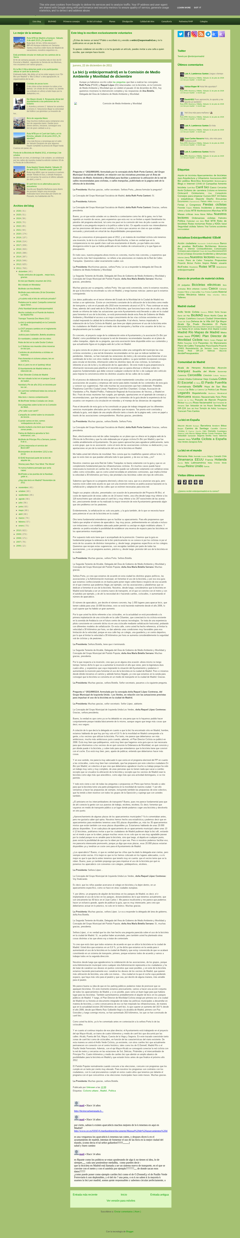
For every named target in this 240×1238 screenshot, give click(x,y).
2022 (18, 226)
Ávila (200, 442)
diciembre (23, 271)
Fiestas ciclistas (215, 204)
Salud (224, 224)
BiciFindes (198, 246)
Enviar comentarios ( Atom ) (127, 1211)
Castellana (191, 318)
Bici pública (184, 181)
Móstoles (196, 397)
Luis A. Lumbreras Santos (196, 74)
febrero (22, 522)
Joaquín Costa (221, 327)
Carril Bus (191, 188)
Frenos (208, 292)
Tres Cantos (193, 411)
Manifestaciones (204, 211)
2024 (18, 218)
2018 (18, 241)
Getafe (198, 386)
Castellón (215, 428)
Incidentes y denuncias (214, 207)
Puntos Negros (202, 263)
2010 (18, 530)
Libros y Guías (184, 211)
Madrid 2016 (207, 329)
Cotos (222, 378)
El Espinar (191, 431)
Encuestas (221, 199)
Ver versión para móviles (121, 1200)
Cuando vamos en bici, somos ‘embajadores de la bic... (31, 422)
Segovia (201, 436)
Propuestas (221, 260)
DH (219, 196)
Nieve (203, 214)
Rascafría (189, 403)
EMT (213, 321)
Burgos (181, 428)
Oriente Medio (220, 463)
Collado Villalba (185, 379)
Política (112, 1090)
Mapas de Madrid (207, 332)
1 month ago (201, 80)
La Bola (190, 389)
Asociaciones (216, 178)
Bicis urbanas (193, 289)
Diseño (211, 199)
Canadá (218, 456)
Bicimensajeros (221, 181)
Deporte (201, 199)
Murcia (192, 433)
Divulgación (127, 21)
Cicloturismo (200, 193)
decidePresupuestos (188, 353)
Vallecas (213, 351)
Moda (197, 214)
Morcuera (185, 396)
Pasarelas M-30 (191, 343)
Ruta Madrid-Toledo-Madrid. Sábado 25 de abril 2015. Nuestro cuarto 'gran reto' (44, 168)
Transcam (182, 411)
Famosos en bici (220, 201)
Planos (112, 21)
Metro (224, 332)
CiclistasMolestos (204, 249)
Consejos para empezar (190, 196)
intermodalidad (183, 229)
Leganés (185, 393)
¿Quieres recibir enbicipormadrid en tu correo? (198, 491)
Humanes (182, 390)
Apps (180, 178)
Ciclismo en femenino (217, 190)
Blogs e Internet (187, 183)
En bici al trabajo (94, 21)
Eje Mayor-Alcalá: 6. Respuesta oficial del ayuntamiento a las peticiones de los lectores (45, 101)
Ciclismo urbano (91, 1090)
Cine (211, 193)
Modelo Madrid (184, 336)
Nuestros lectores (202, 257)
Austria (204, 456)
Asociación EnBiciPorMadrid (208, 243)
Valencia (223, 436)
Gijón (205, 431)
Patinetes (222, 218)
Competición (221, 193)
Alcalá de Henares (190, 367)
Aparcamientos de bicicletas (212, 175)
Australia (197, 456)
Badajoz (196, 426)
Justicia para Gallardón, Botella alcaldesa (36, 335)
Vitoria (188, 439)
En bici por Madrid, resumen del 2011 (34, 281)
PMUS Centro (221, 257)
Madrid (103, 1090)
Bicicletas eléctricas (206, 284)
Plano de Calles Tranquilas (199, 260)
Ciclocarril (185, 193)
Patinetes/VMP (186, 21)
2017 (18, 245)
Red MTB (211, 221)
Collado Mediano (220, 375)
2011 (18, 268)
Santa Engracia (220, 348)
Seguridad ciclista (187, 226)
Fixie (203, 292)
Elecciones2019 (199, 327)
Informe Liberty (184, 257)
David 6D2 (189, 99)
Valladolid (182, 439)
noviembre (24, 487)
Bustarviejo (222, 371)
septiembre (24, 495)
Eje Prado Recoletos (201, 324)
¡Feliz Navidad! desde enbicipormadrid (35, 308)
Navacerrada (208, 397)
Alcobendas (210, 367)
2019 (18, 237)
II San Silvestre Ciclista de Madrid (33, 375)
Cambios (204, 289)
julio (21, 503)
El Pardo (221, 324)
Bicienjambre (208, 181)
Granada (212, 431)
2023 (18, 222)
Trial (207, 226)
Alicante (189, 426)
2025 (18, 215)
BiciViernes (210, 246)
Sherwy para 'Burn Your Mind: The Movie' (36, 464)
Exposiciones (195, 201)
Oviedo (211, 433)
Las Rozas (221, 389)
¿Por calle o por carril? (28, 411)
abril (21, 514)
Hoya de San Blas (215, 386)
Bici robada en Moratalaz (29, 285)
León (187, 433)
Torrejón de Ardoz (208, 408)
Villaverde (223, 351)
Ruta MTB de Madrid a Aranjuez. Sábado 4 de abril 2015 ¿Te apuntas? (45, 39)
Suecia (206, 466)
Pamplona (218, 433)
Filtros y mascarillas (192, 292)
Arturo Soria (214, 312)
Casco (213, 187)
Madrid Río (186, 332)
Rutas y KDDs (213, 223)
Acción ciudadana (187, 243)
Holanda (221, 459)
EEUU (200, 459)
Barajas (224, 312)
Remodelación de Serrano (199, 348)
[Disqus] (121, 1140)
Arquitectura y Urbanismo (196, 178)
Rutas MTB (207, 266)
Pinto (224, 397)
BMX (224, 178)
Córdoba (182, 431)
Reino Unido (195, 466)
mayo (21, 510)
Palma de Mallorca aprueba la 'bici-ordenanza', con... (34, 434)
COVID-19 (201, 184)
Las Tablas (183, 329)
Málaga (198, 433)
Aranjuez (185, 371)
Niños (210, 214)
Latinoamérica (199, 462)
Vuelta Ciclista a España (209, 439)
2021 (18, 230)
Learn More (184, 7)
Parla (218, 397)
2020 (18, 234)
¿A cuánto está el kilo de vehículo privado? (37, 298)
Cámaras (223, 289)
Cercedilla (195, 375)
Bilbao (224, 426)
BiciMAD (52, 21)
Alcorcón (222, 367)
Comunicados (220, 249)
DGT (214, 196)
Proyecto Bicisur (185, 263)
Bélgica (210, 456)
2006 (18, 546)
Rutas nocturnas (197, 223)
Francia (210, 459)
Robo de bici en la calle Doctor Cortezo (35, 342)
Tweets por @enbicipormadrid (191, 56)
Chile (224, 456)
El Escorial (186, 382)
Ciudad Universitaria (216, 318)
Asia (191, 456)
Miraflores (212, 393)
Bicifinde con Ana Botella (29, 289)
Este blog (37, 21)
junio (21, 506)
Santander (192, 436)
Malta (211, 463)
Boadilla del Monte (205, 371)
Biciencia (222, 246)
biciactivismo (221, 267)
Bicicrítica (196, 181)
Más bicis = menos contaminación (33, 397)
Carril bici (203, 187)
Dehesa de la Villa (201, 321)
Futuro (189, 208)
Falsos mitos (207, 201)
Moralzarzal (222, 393)
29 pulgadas (184, 285)
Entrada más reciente (85, 1194)
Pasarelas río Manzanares (212, 343)
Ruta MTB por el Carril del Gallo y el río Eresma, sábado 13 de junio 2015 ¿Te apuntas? (44, 136)
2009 (18, 534)
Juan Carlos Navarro (194, 138)
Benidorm (216, 426)
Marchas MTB (219, 210)
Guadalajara (222, 431)
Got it (197, 7)
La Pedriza (210, 389)
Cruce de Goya (206, 251)
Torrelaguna (222, 408)
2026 (18, 211)
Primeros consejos (71, 21)
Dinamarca (186, 459)
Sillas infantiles (213, 295)
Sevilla (209, 436)
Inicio (124, 1194)
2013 (18, 260)
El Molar (197, 383)
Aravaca (204, 312)
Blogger (129, 1231)
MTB (194, 210)
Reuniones (193, 267)
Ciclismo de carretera (195, 190)
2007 (18, 542)
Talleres (200, 226)
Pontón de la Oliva (186, 400)
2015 (18, 253)
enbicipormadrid (186, 269)
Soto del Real (193, 408)
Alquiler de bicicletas (187, 175)
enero (21, 526)
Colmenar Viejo (200, 379)
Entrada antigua (159, 1194)
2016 (18, 249)
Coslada (213, 379)
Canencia (183, 375)
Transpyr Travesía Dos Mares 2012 (33, 318)
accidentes (222, 226)
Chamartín (201, 319)
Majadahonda (200, 393)
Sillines (224, 295)
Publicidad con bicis (196, 221)
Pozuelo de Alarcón (206, 399)
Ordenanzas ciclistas (205, 218)
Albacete (182, 426)
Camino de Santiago (198, 428)
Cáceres (223, 428)
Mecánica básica (195, 294)
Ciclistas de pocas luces (37, 84)
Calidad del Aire (147, 21)
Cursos (207, 196)
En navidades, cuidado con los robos (34, 339)
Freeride (182, 208)
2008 (18, 538)
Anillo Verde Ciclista (189, 312)
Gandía (199, 431)
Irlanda (181, 463)
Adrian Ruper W (191, 86)
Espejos (181, 292)
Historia (197, 208)
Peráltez (181, 260)
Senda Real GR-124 (192, 351)
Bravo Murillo (210, 315)
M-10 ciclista (194, 329)
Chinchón (208, 375)
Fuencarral (210, 327)
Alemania (183, 456)
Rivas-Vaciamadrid (203, 402)
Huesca (181, 433)
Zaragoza (193, 442)
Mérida (205, 433)
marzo (22, 518)
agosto (22, 499)
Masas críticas (186, 214)
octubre (22, 491)
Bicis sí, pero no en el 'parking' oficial (34, 365)
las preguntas (119, 82)
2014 (18, 257)
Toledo (216, 436)
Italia (188, 463)
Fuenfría (221, 382)
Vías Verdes (183, 442)
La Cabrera (200, 390)
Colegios (204, 21)
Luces (214, 291)
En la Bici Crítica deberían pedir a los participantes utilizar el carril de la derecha (35, 70)
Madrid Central (220, 329)
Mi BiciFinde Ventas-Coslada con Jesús (35, 401)
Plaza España (212, 346)
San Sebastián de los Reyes (199, 405)
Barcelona (206, 425)
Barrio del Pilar (184, 316)
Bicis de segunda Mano (37, 118)
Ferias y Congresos (190, 204)
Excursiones (184, 201)
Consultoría (166, 21)
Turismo (213, 226)
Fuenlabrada (185, 386)
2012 (18, 264)
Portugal (182, 466)
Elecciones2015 (219, 251)
